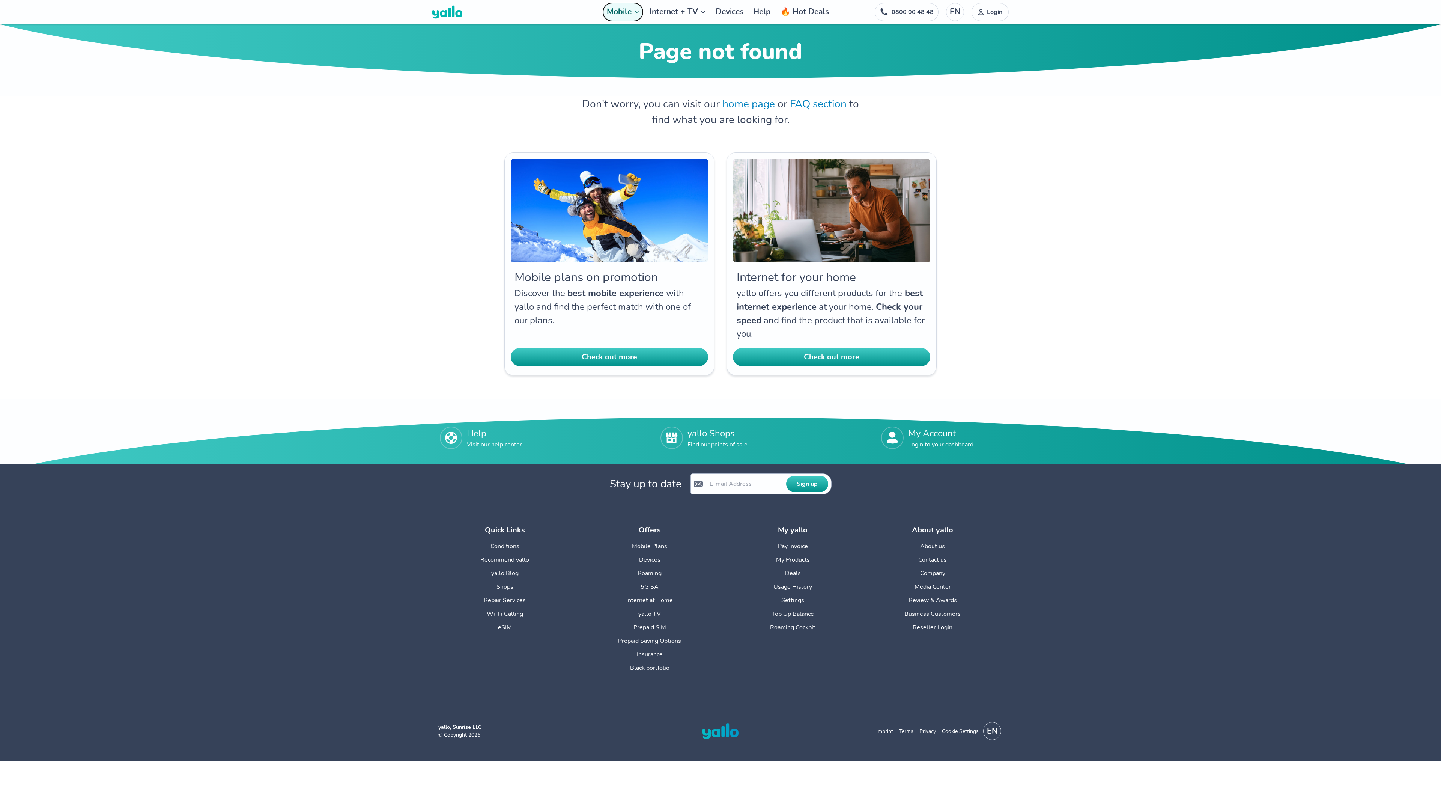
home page (748, 104)
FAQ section (818, 104)
